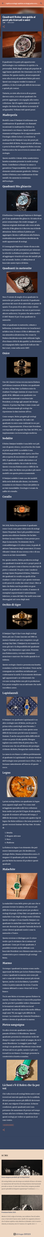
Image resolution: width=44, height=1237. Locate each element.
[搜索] (41, 3)
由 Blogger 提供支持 (23, 1234)
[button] (3, 26)
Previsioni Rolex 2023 (9, 1212)
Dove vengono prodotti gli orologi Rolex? (16, 1177)
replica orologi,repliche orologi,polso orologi (23, 3)
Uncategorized (8, 1125)
